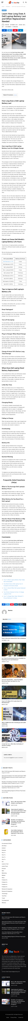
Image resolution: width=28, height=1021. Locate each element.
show (15, 95)
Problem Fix (4, 879)
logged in (12, 757)
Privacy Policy (14, 1017)
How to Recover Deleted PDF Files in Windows (14, 638)
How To (3, 852)
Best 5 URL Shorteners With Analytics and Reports (13, 771)
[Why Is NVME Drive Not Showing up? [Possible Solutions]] (14, 714)
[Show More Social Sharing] (24, 30)
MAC (3, 870)
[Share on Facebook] (4, 30)
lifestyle (4, 868)
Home (7, 1017)
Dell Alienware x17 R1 (8, 261)
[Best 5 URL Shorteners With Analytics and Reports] (6, 803)
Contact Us (20, 1017)
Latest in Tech (5, 864)
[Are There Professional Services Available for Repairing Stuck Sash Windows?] (14, 649)
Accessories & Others (7, 843)
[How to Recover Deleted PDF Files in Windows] (14, 629)
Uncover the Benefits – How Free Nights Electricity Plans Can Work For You (12, 680)
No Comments (8, 26)
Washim (7, 24)
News (3, 877)
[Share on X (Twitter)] (9, 30)
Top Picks (4, 895)
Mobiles (3, 875)
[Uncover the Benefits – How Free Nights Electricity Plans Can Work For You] (14, 671)
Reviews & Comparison (7, 889)
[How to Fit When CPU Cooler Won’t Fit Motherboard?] (14, 692)
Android (3, 848)
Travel (3, 898)
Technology (4, 893)
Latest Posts (5, 866)
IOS (2, 861)
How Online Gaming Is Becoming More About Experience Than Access (17, 831)
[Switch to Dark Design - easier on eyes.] (23, 2)
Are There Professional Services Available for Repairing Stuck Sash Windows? (14, 658)
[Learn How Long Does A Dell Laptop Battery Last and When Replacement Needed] (14, 41)
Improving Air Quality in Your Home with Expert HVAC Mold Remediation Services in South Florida (18, 812)
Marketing (4, 873)
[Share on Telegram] (20, 30)
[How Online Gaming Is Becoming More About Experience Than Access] (6, 832)
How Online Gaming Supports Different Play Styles (13, 790)
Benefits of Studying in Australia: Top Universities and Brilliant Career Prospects (18, 822)
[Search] (26, 2)
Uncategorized (5, 900)
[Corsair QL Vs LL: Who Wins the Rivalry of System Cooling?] (14, 735)
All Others (4, 845)
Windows (4, 10)
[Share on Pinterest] (15, 30)
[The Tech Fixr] (14, 2)
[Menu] (2, 2)
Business (4, 850)
